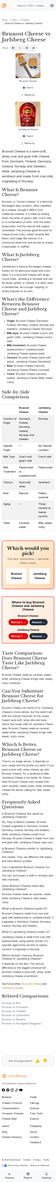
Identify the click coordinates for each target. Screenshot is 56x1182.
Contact (34, 1137)
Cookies (27, 1160)
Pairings (34, 1103)
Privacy (37, 1160)
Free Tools (36, 1113)
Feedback (35, 1142)
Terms (46, 1160)
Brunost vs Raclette (14, 1019)
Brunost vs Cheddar (14, 1011)
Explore (34, 1118)
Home (5, 20)
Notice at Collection (39, 1165)
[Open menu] (52, 6)
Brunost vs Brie (11, 1003)
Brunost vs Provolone (15, 1007)
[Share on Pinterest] (27, 48)
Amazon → (38, 622)
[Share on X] (20, 48)
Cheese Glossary (12, 1137)
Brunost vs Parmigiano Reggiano (21, 1023)
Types (14, 20)
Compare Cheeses (12, 1113)
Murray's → (18, 622)
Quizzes (34, 1108)
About (33, 1131)
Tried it (29, 87)
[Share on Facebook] (13, 48)
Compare (24, 20)
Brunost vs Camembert (16, 1015)
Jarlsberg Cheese (12, 987)
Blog (4, 1131)
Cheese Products (12, 1103)
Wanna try (29, 95)
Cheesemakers (10, 1108)
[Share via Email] (33, 48)
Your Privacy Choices (17, 1165)
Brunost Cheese (31, 983)
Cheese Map (9, 1118)
